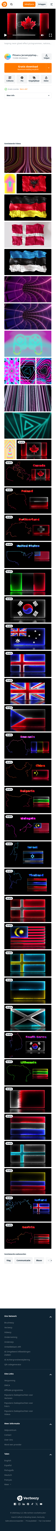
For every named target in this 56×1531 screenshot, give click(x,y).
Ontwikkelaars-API (12, 1414)
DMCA (7, 1452)
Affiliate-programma (13, 1457)
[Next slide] (45, 1327)
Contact (7, 1502)
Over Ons (8, 1507)
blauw (39, 1327)
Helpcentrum (10, 1497)
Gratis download (28, 68)
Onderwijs (9, 1409)
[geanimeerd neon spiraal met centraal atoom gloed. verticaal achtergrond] (27, 390)
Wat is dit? (23, 89)
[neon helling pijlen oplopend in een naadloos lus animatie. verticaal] (9, 496)
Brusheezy (9, 1390)
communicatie (23, 1327)
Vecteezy (8, 1395)
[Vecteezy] (4, 4)
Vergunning (9, 1447)
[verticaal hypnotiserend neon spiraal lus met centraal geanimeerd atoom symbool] (11, 418)
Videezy (7, 1399)
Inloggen (42, 4)
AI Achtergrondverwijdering (17, 1427)
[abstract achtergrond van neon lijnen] (27, 159)
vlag (9, 1327)
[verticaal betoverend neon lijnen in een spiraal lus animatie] (11, 390)
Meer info (10, 94)
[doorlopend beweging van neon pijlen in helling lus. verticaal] (9, 182)
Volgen (46, 58)
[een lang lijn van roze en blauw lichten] (27, 445)
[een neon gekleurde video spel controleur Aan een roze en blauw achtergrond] (27, 363)
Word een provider (12, 1512)
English (7, 1527)
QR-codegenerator (12, 1432)
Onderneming (10, 1404)
